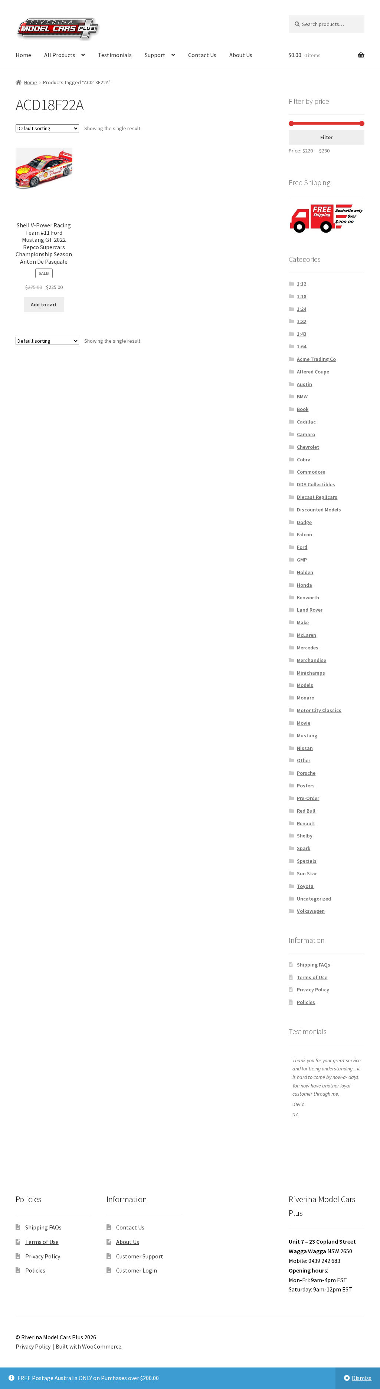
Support (155, 55)
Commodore (311, 471)
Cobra (304, 459)
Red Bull (306, 810)
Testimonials (115, 55)
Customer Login (136, 1270)
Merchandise (311, 660)
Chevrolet (308, 447)
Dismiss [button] (361, 1378)
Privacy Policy (313, 989)
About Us (240, 55)
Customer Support (139, 1256)
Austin (304, 384)
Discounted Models (319, 509)
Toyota (305, 886)
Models (305, 685)
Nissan (305, 748)
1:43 (301, 333)
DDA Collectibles (316, 484)
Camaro (306, 434)
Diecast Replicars (317, 497)
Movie (303, 723)
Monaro (305, 697)
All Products (59, 55)
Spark (303, 848)
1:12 (301, 283)
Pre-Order (308, 798)
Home (23, 55)
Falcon (304, 534)
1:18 (301, 296)
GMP (302, 559)
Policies (306, 1002)
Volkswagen (311, 911)
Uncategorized (314, 898)
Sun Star (307, 873)
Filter (326, 137)
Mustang (307, 735)
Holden (305, 572)
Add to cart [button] (44, 304)
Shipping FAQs (313, 964)
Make (303, 622)
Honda (304, 585)
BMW (302, 396)
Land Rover (309, 609)
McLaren (306, 635)
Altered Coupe (313, 371)
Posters (306, 785)
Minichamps (311, 672)
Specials (307, 861)
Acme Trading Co (316, 359)
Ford (302, 547)
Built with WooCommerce (88, 1346)
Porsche (306, 773)
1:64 (301, 346)
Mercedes (307, 647)
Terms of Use (312, 977)
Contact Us (202, 55)
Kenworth (308, 597)
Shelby (304, 835)
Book (302, 409)
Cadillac (306, 421)
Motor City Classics (319, 710)
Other (303, 760)
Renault (306, 823)
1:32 (301, 321)
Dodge (304, 522)
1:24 (301, 309)
